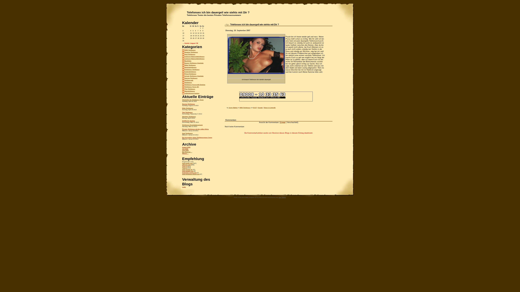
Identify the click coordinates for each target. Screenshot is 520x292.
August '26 (194, 43)
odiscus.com (186, 165)
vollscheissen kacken (192, 93)
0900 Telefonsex (190, 50)
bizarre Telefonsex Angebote (194, 63)
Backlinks (188, 61)
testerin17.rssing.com (189, 172)
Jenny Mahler (233, 107)
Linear (282, 122)
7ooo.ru (184, 166)
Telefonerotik (189, 80)
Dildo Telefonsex (190, 65)
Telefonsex (188, 82)
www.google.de (187, 169)
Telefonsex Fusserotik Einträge (195, 84)
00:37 (255, 107)
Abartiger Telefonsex (189, 116)
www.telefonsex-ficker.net (190, 174)
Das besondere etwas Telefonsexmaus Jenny (197, 137)
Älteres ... (185, 153)
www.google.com (188, 171)
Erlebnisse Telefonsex (192, 69)
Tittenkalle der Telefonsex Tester (193, 100)
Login (184, 187)
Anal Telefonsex (190, 54)
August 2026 (186, 147)
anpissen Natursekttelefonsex (194, 56)
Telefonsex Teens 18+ (192, 87)
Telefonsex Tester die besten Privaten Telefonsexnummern (214, 15)
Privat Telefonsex (190, 74)
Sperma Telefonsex (191, 78)
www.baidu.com (187, 163)
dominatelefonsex (190, 67)
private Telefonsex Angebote (194, 76)
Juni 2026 (185, 150)
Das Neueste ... (187, 152)
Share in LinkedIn (270, 107)
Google (260, 107)
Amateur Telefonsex (191, 52)
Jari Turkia (282, 197)
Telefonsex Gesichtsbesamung (192, 125)
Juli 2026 (185, 149)
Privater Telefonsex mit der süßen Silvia (195, 129)
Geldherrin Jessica (188, 121)
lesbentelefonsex (190, 71)
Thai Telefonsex (190, 89)
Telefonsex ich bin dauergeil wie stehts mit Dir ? (218, 12)
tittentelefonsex (190, 91)
